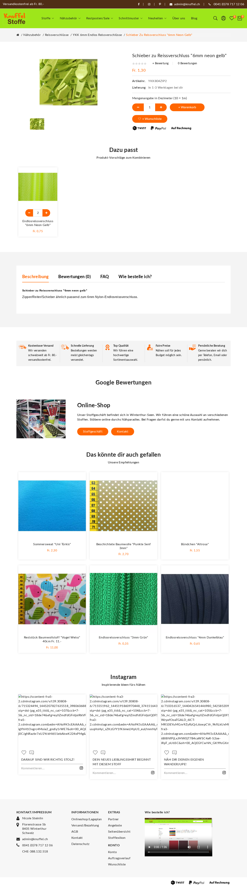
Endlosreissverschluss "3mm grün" (123, 637)
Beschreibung (35, 277)
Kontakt (122, 431)
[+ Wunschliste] (50, 174)
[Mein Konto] (223, 18)
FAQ (104, 277)
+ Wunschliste (152, 118)
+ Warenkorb (187, 107)
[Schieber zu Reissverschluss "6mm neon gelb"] (37, 123)
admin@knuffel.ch (35, 839)
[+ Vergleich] (50, 183)
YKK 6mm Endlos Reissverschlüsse (97, 34)
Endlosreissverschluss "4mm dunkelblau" (195, 637)
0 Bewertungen (187, 63)
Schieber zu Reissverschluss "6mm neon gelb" (159, 34)
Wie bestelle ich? (135, 277)
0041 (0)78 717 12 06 (37, 845)
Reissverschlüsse (57, 34)
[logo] (14, 18)
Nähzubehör (32, 34)
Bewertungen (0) (74, 277)
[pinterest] (160, 4)
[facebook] (139, 4)
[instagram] (149, 4)
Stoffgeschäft (92, 431)
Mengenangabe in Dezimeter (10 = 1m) (159, 98)
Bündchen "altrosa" (195, 544)
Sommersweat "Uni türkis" (52, 544)
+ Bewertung (160, 63)
